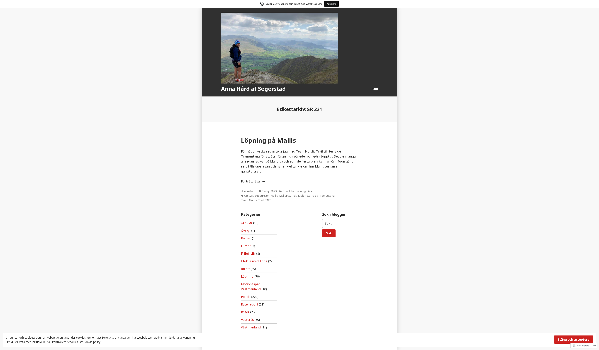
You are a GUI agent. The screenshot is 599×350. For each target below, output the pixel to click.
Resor (311, 191)
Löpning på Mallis (268, 140)
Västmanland (251, 327)
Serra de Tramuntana (321, 195)
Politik (246, 297)
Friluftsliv (288, 191)
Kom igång (331, 4)
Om (375, 89)
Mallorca (284, 195)
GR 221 (248, 195)
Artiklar (246, 223)
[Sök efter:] (340, 223)
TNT (268, 200)
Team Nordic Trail (252, 200)
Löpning (301, 191)
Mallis (274, 195)
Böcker (246, 238)
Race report (249, 304)
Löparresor (262, 195)
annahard (250, 191)
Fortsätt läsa (251, 181)
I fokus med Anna (254, 261)
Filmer (246, 246)
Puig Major (299, 195)
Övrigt (246, 230)
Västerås (247, 320)
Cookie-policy (92, 342)
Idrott (245, 269)
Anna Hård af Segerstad (253, 88)
